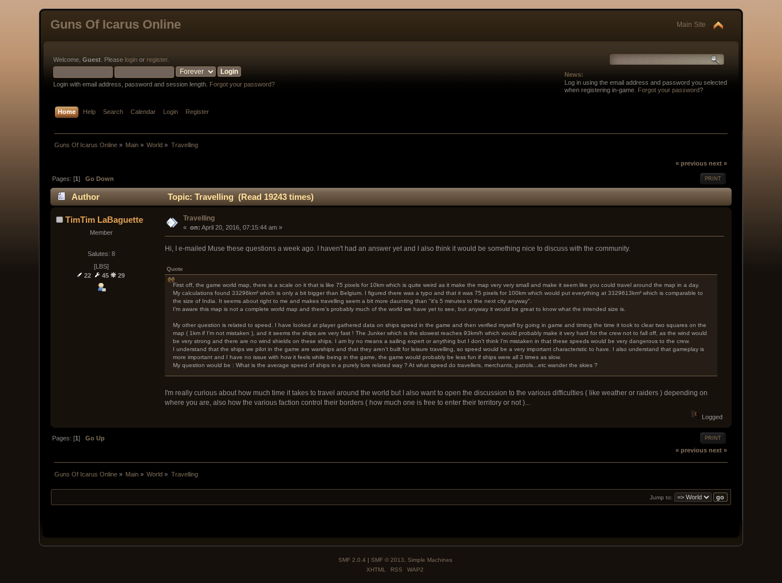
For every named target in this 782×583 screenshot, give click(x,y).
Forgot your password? (242, 84)
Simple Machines (430, 560)
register (157, 59)
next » (718, 163)
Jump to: (661, 497)
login (131, 59)
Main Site (691, 25)
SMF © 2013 (387, 560)
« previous (691, 163)
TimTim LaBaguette (104, 219)
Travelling (199, 218)
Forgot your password (669, 89)
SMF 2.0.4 (352, 560)
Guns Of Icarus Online (115, 24)
